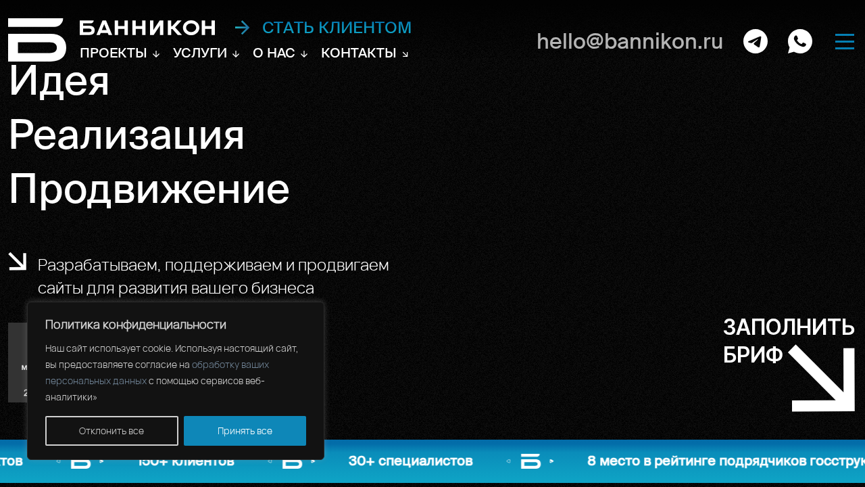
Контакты (359, 53)
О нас (274, 53)
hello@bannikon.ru (630, 41)
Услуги (200, 53)
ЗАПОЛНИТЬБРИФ (789, 340)
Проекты (113, 53)
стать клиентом (337, 28)
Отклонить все (111, 430)
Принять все (245, 430)
